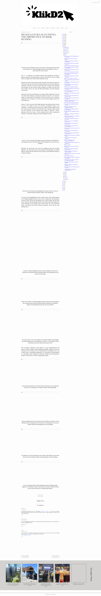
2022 (63, 40)
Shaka (22, 530)
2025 (63, 35)
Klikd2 (46, 594)
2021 (63, 41)
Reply (22, 526)
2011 (63, 190)
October (64, 50)
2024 (63, 37)
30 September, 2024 (24, 531)
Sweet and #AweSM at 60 (69, 155)
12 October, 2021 (23, 509)
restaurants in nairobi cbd (45, 511)
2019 (63, 44)
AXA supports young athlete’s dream (71, 86)
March (64, 176)
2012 (63, 188)
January (64, 179)
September (65, 51)
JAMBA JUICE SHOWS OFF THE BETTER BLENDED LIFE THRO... (71, 117)
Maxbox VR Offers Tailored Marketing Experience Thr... (71, 149)
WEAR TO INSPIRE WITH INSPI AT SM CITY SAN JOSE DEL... (71, 91)
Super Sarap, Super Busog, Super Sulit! (71, 102)
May (64, 173)
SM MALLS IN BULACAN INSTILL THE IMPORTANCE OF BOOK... (71, 101)
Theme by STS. (53, 594)
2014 (63, 185)
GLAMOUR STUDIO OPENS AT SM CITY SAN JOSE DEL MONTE (71, 160)
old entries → (55, 556)
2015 (63, 184)
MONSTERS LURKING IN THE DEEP (71, 78)
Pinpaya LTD (23, 508)
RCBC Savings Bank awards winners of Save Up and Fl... (71, 126)
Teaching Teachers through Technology (71, 65)
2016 (63, 182)
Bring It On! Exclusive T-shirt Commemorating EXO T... (69, 140)
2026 (63, 34)
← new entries (25, 556)
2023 (63, 38)
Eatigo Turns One (67, 144)
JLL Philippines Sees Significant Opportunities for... (70, 170)
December (65, 47)
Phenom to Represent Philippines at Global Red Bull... (71, 151)
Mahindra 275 (23, 524)
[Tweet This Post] (38, 496)
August (64, 53)
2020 (63, 43)
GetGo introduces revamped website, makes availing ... (71, 109)
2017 (63, 181)
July (64, 54)
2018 (63, 46)
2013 (63, 187)
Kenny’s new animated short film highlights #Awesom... (70, 107)
